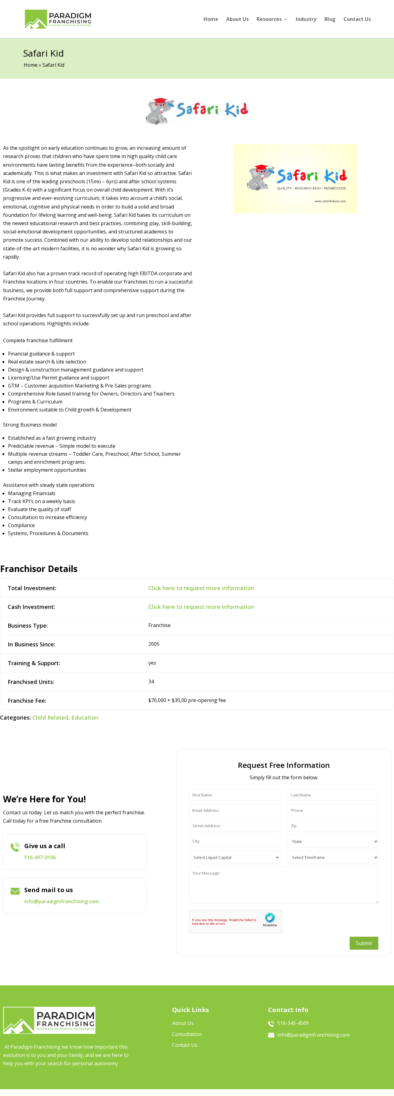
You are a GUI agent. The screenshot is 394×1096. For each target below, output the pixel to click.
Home (210, 19)
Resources (269, 19)
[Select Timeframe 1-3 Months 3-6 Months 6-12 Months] (333, 856)
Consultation (187, 1034)
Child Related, (51, 717)
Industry (306, 19)
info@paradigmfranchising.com (61, 901)
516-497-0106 (40, 857)
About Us (237, 19)
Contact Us (357, 19)
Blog (330, 19)
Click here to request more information (201, 588)
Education (84, 717)
